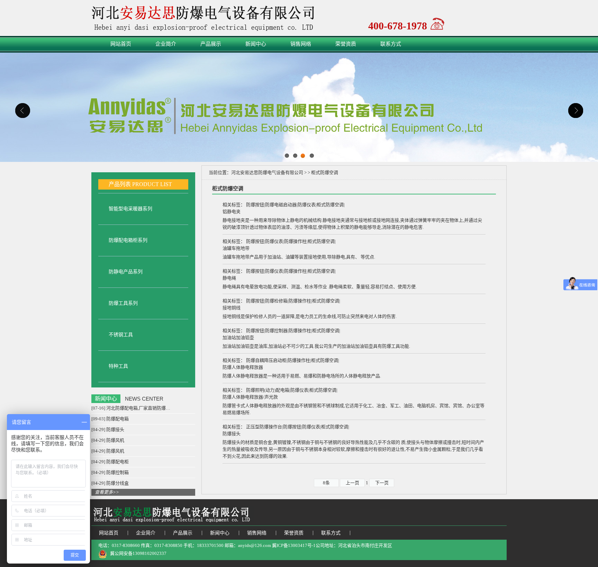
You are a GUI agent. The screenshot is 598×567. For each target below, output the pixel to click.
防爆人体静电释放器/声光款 (250, 397)
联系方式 (390, 44)
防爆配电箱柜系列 (128, 240)
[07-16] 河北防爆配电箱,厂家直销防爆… (130, 408)
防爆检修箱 (276, 300)
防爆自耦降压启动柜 (266, 360)
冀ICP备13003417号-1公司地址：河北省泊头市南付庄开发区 (333, 545)
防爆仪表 (307, 204)
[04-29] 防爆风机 (107, 440)
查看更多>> (107, 492)
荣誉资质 (345, 44)
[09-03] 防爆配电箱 (110, 418)
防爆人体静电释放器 (243, 367)
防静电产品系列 (126, 271)
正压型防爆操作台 (264, 426)
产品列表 (120, 184)
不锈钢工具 (121, 334)
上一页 (352, 482)
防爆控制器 (276, 330)
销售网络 (300, 44)
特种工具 (118, 366)
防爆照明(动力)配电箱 (267, 390)
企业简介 (165, 44)
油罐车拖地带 (236, 248)
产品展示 (210, 44)
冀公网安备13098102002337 (138, 553)
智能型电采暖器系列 (130, 208)
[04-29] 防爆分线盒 (110, 483)
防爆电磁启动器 (281, 204)
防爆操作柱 (295, 241)
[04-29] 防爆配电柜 (110, 461)
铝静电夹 (232, 211)
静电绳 (229, 278)
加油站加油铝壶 (238, 337)
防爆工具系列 (123, 303)
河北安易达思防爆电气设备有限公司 (267, 172)
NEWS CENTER (144, 399)
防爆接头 (232, 433)
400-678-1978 (397, 25)
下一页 (382, 482)
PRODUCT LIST (152, 184)
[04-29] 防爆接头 (107, 429)
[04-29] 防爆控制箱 (110, 472)
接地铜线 (232, 307)
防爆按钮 (255, 204)
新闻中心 (255, 44)
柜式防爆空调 (330, 204)
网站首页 (120, 44)
